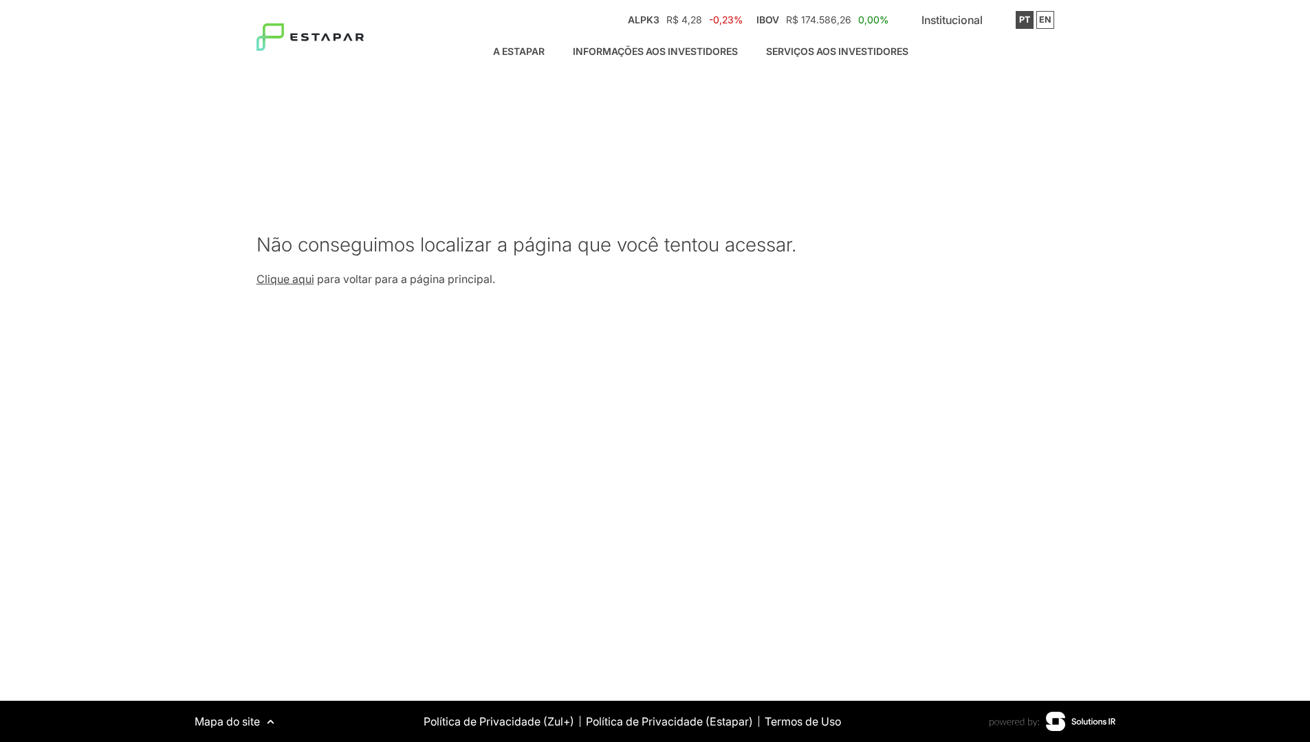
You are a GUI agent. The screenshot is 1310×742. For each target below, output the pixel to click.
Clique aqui (285, 279)
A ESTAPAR (519, 51)
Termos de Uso (803, 721)
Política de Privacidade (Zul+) (499, 721)
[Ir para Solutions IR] (1052, 721)
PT (1024, 19)
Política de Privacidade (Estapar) (669, 721)
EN (1045, 19)
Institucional (952, 20)
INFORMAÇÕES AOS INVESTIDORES (655, 51)
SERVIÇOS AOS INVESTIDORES (837, 51)
